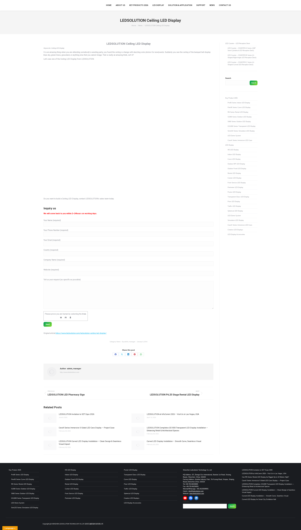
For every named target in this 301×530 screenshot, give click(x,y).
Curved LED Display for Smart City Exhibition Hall (259, 499)
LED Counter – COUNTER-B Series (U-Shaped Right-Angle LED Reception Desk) (242, 56)
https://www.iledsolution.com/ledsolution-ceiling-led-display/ (81, 333)
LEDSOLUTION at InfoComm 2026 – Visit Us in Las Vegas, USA (173, 414)
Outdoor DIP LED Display (236, 164)
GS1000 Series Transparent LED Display (241, 126)
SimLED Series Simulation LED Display (241, 131)
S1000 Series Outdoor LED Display (240, 117)
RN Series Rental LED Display (238, 112)
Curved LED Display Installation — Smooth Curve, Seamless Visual (174, 441)
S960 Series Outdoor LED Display (239, 121)
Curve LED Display (234, 159)
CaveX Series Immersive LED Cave (240, 140)
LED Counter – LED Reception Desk (237, 43)
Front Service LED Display (237, 183)
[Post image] (50, 418)
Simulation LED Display (236, 220)
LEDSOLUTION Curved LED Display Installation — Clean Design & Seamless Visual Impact (90, 442)
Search (228, 78)
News (118, 342)
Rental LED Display (234, 173)
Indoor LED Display (234, 154)
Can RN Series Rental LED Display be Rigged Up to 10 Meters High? (265, 477)
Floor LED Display (234, 201)
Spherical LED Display (235, 211)
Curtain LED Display (234, 178)
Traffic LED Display (234, 206)
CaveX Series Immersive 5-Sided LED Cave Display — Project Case (86, 428)
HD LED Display (233, 150)
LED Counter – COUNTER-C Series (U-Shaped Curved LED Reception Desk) (241, 63)
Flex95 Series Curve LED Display (239, 107)
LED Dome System (234, 136)
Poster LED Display (234, 192)
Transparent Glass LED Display (238, 197)
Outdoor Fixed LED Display (237, 168)
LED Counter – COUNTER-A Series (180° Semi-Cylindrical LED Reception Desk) (242, 49)
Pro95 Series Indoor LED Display (239, 103)
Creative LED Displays (235, 230)
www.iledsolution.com (196, 493)
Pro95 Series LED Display (20, 475)
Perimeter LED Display (235, 187)
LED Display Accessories (236, 234)
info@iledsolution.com (196, 491)
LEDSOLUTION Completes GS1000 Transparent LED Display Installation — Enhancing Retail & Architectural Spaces (177, 429)
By (128, 342)
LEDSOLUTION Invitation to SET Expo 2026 (76, 414)
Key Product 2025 (231, 98)
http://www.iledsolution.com (69, 372)
